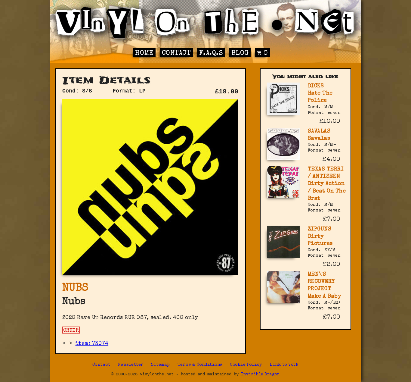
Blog (240, 53)
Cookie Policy (246, 365)
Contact (176, 53)
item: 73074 (92, 343)
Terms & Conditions (200, 365)
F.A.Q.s (211, 53)
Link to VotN (284, 365)
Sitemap (160, 365)
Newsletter (131, 365)
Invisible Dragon (260, 375)
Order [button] (71, 330)
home (144, 53)
